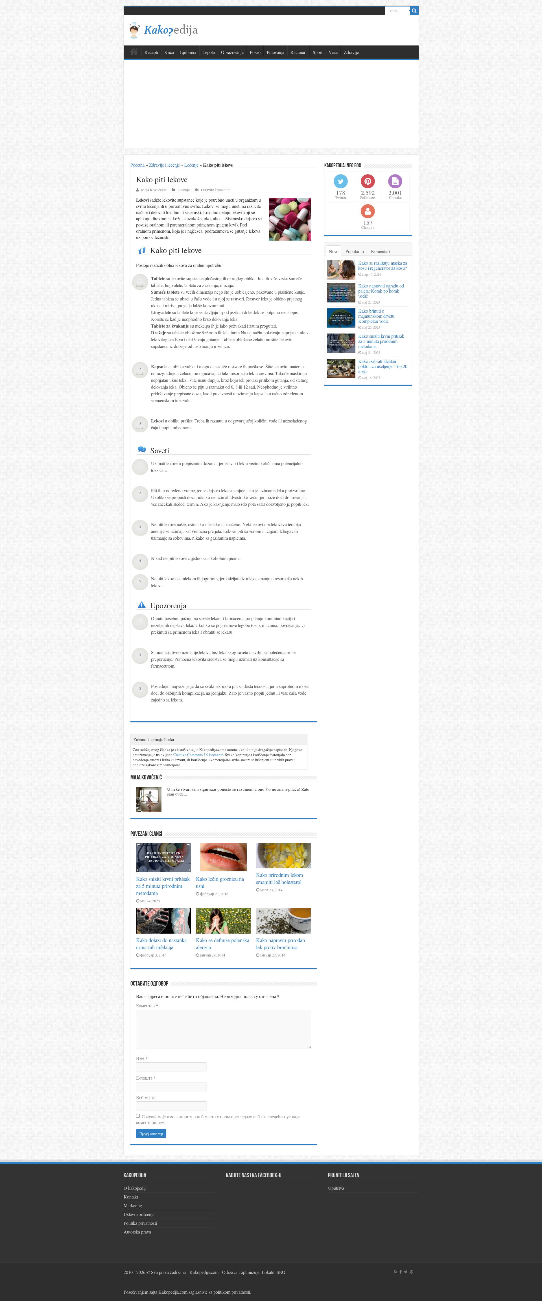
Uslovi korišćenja (139, 1214)
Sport (317, 52)
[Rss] (396, 1272)
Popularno (355, 251)
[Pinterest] (411, 1272)
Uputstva (336, 1188)
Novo (333, 251)
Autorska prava (137, 1232)
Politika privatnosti (140, 1223)
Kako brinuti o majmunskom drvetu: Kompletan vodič (376, 316)
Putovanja (275, 52)
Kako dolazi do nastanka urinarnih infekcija (161, 943)
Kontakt (131, 1197)
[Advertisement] (271, 105)
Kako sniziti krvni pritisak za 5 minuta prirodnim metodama (163, 885)
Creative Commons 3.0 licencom (198, 754)
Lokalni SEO (273, 1272)
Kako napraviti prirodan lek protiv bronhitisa (280, 943)
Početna (137, 165)
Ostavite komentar (215, 189)
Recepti (151, 52)
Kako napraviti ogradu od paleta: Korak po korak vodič (381, 291)
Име (142, 1058)
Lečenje (191, 165)
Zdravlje (351, 52)
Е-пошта (146, 1078)
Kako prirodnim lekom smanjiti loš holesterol (279, 878)
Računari (298, 52)
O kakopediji (135, 1188)
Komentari (380, 251)
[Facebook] (400, 1272)
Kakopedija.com (203, 1272)
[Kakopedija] (163, 29)
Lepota (208, 52)
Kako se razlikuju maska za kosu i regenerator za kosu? (382, 265)
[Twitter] (405, 1272)
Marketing (133, 1205)
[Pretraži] (414, 10)
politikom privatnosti (231, 1292)
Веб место (146, 1097)
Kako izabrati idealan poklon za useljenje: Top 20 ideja (382, 366)
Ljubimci (188, 52)
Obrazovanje (232, 52)
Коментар (147, 1005)
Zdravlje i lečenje (164, 165)
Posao (255, 52)
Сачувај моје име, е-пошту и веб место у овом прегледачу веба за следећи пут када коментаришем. (218, 1119)
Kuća (169, 52)
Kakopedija (133, 51)
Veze (333, 52)
